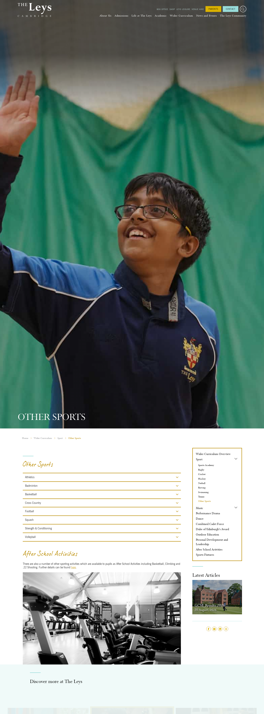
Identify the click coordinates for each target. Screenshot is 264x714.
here (73, 567)
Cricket (201, 474)
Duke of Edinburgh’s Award (212, 529)
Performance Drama (208, 513)
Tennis (201, 496)
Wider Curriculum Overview (213, 454)
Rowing (201, 487)
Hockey (202, 478)
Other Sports (204, 501)
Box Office (162, 9)
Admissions (121, 15)
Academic (161, 15)
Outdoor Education (207, 534)
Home (25, 438)
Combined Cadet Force (210, 524)
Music (199, 508)
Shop (172, 9)
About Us (105, 15)
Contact (230, 8)
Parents (213, 8)
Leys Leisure (183, 9)
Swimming (203, 492)
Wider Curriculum (181, 15)
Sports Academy (206, 465)
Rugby (201, 469)
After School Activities (209, 549)
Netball (201, 483)
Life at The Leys (142, 15)
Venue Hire (198, 9)
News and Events (206, 15)
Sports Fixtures (205, 555)
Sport (60, 438)
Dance (200, 518)
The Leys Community (233, 15)
